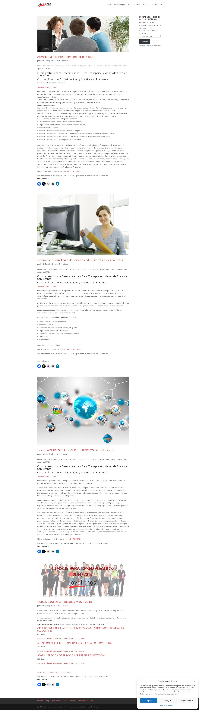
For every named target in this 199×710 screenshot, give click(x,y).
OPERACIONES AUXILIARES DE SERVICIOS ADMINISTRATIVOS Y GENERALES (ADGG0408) (80, 629)
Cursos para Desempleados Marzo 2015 (64, 602)
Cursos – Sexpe (140, 5)
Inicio (109, 5)
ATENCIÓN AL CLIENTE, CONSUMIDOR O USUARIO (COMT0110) (74, 643)
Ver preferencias (186, 700)
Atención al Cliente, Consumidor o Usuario (66, 57)
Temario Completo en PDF (47, 87)
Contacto (153, 5)
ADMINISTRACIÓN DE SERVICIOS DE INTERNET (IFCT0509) (71, 655)
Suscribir (145, 42)
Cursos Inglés (119, 5)
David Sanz (44, 61)
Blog (130, 5)
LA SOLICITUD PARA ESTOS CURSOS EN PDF (54, 672)
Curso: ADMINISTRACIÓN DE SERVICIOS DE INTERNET (75, 450)
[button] (194, 681)
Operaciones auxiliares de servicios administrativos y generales (80, 260)
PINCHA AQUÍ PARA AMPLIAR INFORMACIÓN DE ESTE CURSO (61, 639)
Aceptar (148, 700)
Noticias (65, 61)
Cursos (40, 701)
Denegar (167, 700)
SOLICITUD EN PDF (73, 171)
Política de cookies (166, 706)
